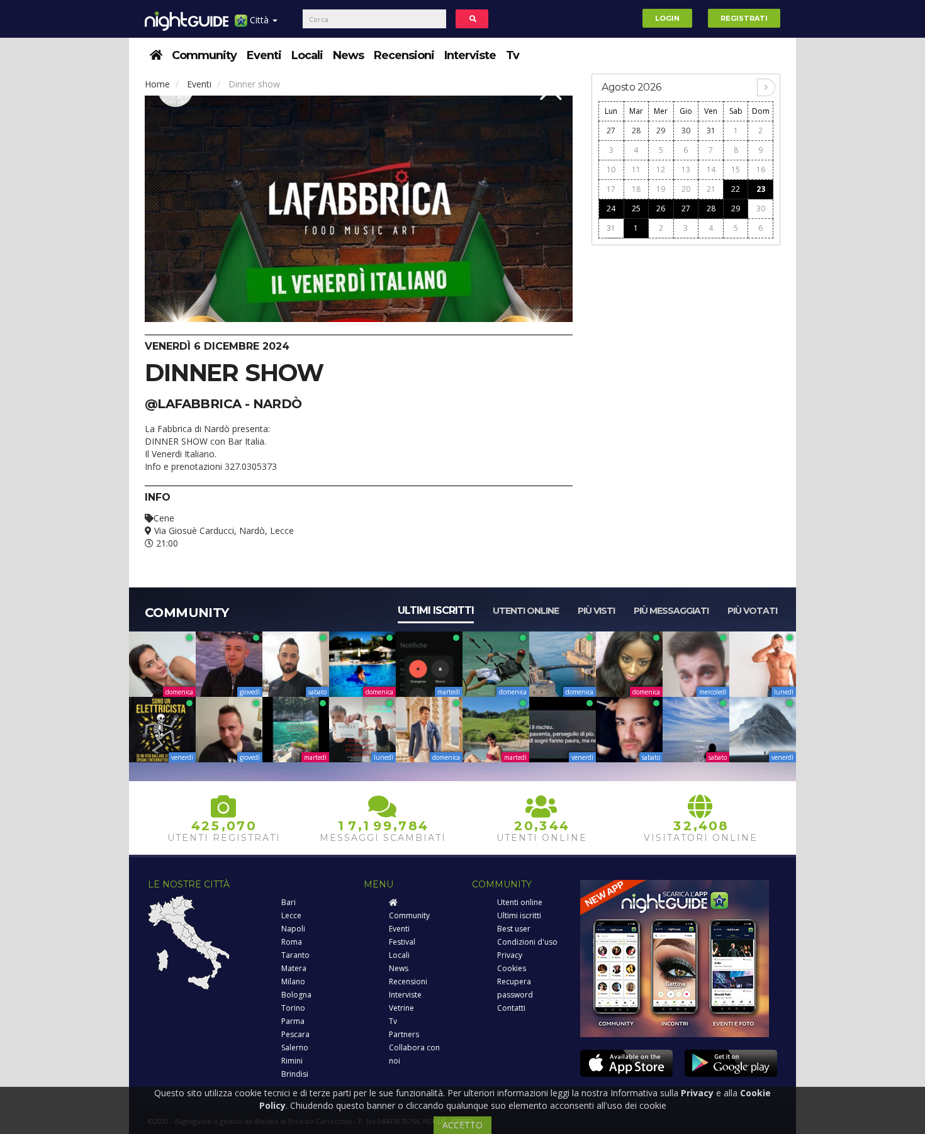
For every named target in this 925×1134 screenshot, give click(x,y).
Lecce (291, 915)
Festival (402, 942)
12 (660, 169)
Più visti (596, 610)
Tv (512, 55)
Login (667, 18)
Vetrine (401, 1008)
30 (685, 130)
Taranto (295, 955)
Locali (307, 55)
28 (636, 130)
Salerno (294, 1047)
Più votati (752, 610)
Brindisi (294, 1074)
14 (711, 169)
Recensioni (404, 55)
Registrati (744, 18)
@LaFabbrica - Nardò (223, 403)
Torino (293, 1008)
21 (711, 189)
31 (711, 130)
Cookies (511, 968)
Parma (293, 1021)
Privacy (509, 955)
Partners (404, 1034)
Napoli (293, 928)
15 (735, 169)
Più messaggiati (671, 610)
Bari (288, 902)
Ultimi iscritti (436, 610)
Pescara (295, 1034)
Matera (293, 968)
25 (636, 208)
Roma (291, 942)
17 (611, 189)
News (348, 55)
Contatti (511, 1008)
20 (685, 189)
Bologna (296, 994)
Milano (293, 981)
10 (611, 169)
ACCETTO (462, 1125)
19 (660, 189)
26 (660, 208)
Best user (513, 928)
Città (259, 20)
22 (735, 189)
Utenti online (526, 610)
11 (636, 169)
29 (660, 130)
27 (611, 130)
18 (636, 189)
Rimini (292, 1060)
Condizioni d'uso (527, 942)
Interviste (470, 55)
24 (611, 208)
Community (204, 55)
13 (685, 169)
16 (760, 169)
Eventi (264, 55)
